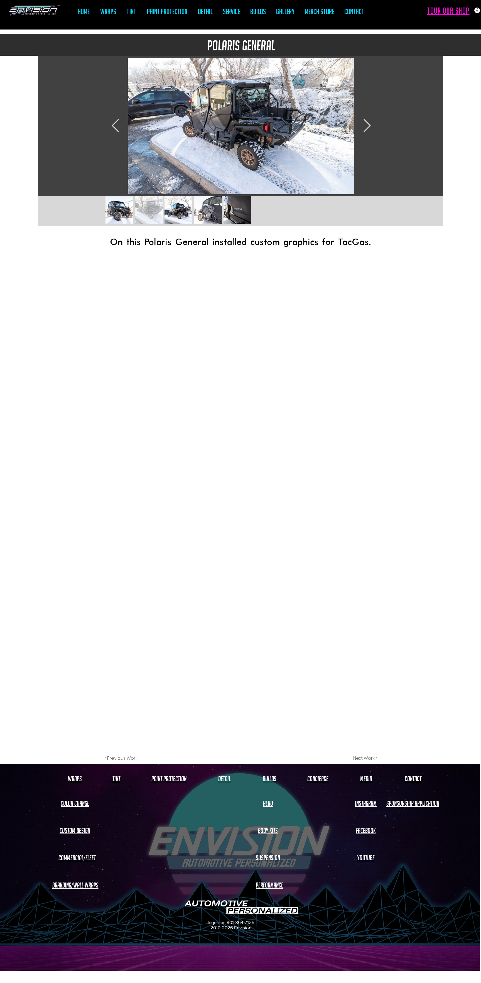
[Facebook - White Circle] (477, 10)
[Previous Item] (115, 126)
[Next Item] (367, 126)
